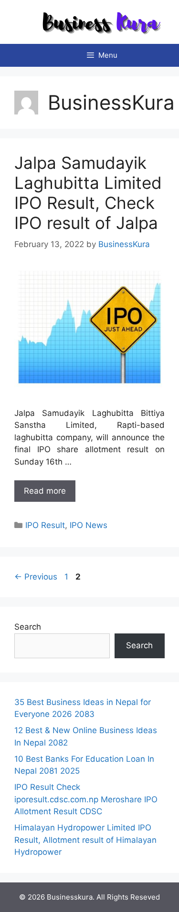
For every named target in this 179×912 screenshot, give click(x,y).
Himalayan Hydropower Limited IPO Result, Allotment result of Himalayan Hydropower (85, 840)
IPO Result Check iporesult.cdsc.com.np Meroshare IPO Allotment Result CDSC (86, 799)
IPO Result (45, 525)
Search (27, 627)
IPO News (88, 525)
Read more (45, 491)
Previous (35, 576)
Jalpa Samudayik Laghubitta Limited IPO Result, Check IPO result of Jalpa (88, 193)
